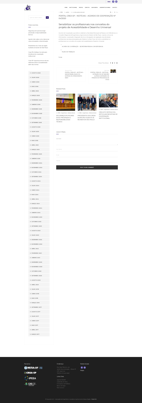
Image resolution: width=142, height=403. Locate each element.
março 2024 (36, 203)
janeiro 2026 (36, 104)
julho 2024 (35, 185)
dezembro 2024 (37, 163)
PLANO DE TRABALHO (68, 52)
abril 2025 (35, 145)
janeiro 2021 (36, 257)
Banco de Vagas (61, 385)
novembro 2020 (37, 266)
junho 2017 (35, 320)
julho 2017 (35, 316)
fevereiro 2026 (37, 100)
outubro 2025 (36, 118)
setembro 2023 (37, 226)
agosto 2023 (36, 230)
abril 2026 (35, 91)
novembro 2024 (37, 167)
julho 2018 (35, 289)
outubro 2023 (36, 221)
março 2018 (35, 302)
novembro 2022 (37, 244)
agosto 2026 (36, 73)
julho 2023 (35, 235)
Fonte (60, 57)
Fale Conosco (60, 387)
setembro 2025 (37, 122)
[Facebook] (110, 63)
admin (67, 12)
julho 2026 (35, 77)
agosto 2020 (36, 280)
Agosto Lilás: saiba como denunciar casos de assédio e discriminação (38, 40)
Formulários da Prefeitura (63, 383)
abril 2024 (35, 199)
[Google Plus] (114, 63)
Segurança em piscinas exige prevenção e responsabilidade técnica (37, 32)
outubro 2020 (36, 271)
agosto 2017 (36, 311)
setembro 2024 (37, 176)
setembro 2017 (37, 307)
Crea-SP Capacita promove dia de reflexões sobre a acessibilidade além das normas (38, 62)
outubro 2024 (36, 172)
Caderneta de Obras (62, 381)
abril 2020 (35, 284)
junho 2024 (35, 190)
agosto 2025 (36, 127)
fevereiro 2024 (37, 208)
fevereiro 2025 (37, 154)
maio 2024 (35, 194)
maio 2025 (35, 140)
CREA (61, 12)
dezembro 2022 (37, 239)
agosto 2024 (36, 181)
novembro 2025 (37, 113)
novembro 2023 (37, 217)
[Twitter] (112, 63)
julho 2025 (35, 131)
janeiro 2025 (36, 158)
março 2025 (36, 149)
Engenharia (64, 113)
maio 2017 (35, 325)
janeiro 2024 (36, 212)
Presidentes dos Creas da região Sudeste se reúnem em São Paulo (87, 117)
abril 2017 (35, 329)
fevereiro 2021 (37, 253)
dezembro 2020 (37, 262)
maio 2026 (35, 86)
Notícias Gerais (71, 113)
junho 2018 (35, 293)
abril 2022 (35, 248)
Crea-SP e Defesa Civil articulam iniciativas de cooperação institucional (37, 54)
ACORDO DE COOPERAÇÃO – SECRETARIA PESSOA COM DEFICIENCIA (82, 46)
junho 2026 (35, 82)
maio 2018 (35, 298)
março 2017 (35, 334)
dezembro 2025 (37, 109)
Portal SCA (94, 399)
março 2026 (36, 95)
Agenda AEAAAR (61, 379)
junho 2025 (35, 136)
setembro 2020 (37, 275)
